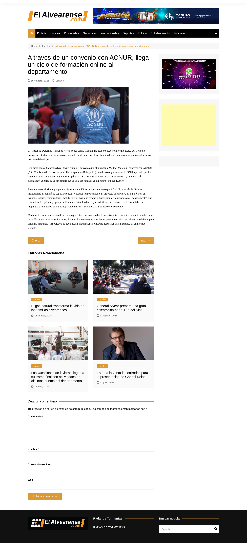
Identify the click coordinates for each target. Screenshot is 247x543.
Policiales (179, 33)
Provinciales (71, 33)
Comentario (35, 416)
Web (30, 479)
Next (143, 240)
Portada (42, 33)
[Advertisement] (189, 125)
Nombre (33, 449)
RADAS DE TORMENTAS (109, 527)
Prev (37, 240)
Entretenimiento (160, 33)
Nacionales (89, 33)
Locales (55, 33)
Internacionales (109, 33)
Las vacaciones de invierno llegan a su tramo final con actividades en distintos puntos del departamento (57, 377)
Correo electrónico (39, 464)
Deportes (128, 33)
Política (142, 33)
